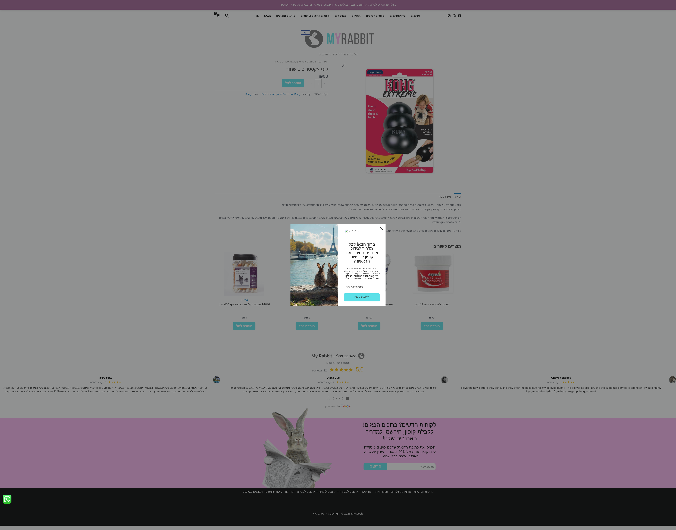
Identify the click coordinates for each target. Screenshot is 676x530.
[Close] (381, 228)
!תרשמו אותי (361, 297)
